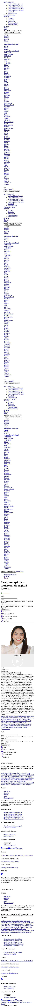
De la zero (11, 20)
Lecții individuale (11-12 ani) (16, 10)
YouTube (12, 848)
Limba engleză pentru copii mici (14, 779)
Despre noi (7, 791)
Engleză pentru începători (18, 716)
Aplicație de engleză (10, 827)
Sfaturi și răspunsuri (10, 845)
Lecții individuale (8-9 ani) (15, 7)
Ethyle (6, 578)
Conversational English (10, 727)
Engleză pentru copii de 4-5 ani (13, 812)
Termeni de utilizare (21, 1002)
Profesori (6, 26)
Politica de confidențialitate (8, 1002)
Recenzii (6, 793)
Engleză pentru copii (10, 574)
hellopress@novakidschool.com (10, 861)
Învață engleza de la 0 (11, 781)
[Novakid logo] (5, 760)
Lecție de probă (5, 773)
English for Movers (18, 725)
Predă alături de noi (9, 834)
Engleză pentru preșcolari (11, 783)
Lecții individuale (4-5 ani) (15, 4)
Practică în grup (10, 775)
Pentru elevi (11, 21)
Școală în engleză (26, 784)
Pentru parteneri (8, 798)
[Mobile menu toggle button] (5, 187)
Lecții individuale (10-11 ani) (16, 8)
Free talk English (22, 727)
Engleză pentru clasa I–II (22, 775)
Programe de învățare (16, 773)
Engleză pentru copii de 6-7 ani (13, 814)
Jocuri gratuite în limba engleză (13, 826)
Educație (6, 16)
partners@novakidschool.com (9, 867)
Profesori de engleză (24, 783)
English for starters (8, 725)
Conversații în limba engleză (21, 778)
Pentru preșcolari (12, 24)
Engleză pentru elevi (12, 717)
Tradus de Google (6, 673)
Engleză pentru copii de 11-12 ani (13, 819)
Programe (10, 18)
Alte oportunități (9, 836)
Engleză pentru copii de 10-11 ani (13, 817)
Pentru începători (13, 23)
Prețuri (6, 28)
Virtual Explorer (12, 13)
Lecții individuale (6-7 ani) (15, 5)
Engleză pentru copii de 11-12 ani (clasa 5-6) (14, 724)
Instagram (19, 848)
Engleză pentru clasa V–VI (19, 776)
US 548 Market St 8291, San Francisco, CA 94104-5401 (17, 855)
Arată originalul (16, 673)
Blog (5, 29)
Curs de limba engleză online (13, 784)
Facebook (5, 848)
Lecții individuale (9, 2)
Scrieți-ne (7, 843)
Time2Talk (11, 12)
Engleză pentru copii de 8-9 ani (13, 816)
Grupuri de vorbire (9, 15)
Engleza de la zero (6, 716)
